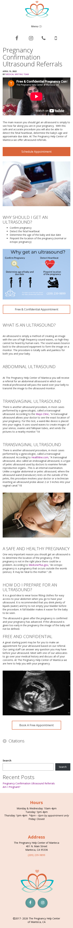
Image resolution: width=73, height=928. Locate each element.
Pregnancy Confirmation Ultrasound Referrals (29, 783)
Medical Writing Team (17, 74)
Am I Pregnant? (11, 787)
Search (7, 760)
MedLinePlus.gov (38, 565)
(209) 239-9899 (36, 855)
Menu (35, 26)
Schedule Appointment (36, 152)
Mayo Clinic (42, 414)
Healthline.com (39, 457)
